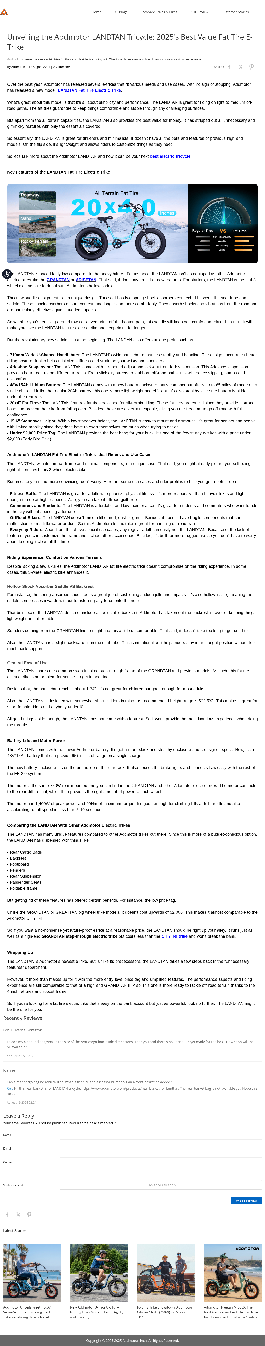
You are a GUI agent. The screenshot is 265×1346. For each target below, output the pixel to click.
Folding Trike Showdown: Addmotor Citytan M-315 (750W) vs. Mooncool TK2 (165, 1312)
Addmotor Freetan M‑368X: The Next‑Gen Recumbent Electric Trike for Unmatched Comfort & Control (231, 1312)
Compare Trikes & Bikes (159, 12)
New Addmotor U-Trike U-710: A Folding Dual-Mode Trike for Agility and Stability (96, 1312)
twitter (240, 67)
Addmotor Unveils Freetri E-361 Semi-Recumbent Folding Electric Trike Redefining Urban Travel (28, 1312)
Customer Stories (235, 12)
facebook (229, 67)
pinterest (251, 67)
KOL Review (199, 12)
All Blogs (121, 12)
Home (96, 12)
